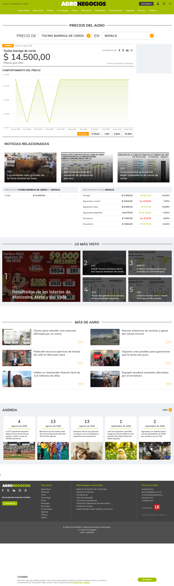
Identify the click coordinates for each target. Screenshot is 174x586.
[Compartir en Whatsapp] (132, 50)
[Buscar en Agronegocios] (170, 3)
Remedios (100, 10)
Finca (75, 10)
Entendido (147, 580)
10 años (128, 134)
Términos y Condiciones (86, 500)
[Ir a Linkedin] (14, 490)
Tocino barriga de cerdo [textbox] (63, 36)
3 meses (83, 134)
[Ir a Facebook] (2, 490)
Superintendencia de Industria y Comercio (94, 509)
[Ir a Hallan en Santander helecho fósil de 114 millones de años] (16, 379)
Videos (152, 10)
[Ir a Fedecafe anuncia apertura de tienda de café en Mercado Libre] (16, 358)
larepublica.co (148, 489)
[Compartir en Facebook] (119, 50)
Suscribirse (10, 503)
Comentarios (115, 10)
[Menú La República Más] (164, 3)
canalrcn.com (147, 498)
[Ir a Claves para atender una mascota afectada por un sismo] (16, 337)
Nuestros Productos (85, 492)
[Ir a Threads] (26, 490)
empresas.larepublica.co (152, 495)
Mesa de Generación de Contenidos (91, 489)
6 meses (96, 134)
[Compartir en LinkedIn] (127, 50)
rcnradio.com (147, 500)
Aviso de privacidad (84, 498)
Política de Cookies (84, 506)
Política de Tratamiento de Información (93, 503)
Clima (50, 10)
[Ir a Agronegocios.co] (16, 485)
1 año (106, 134)
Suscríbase (146, 4)
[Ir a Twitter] (8, 490)
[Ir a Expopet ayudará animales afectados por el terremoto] (105, 379)
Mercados (86, 10)
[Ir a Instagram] (20, 490)
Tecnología (62, 10)
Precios (141, 10)
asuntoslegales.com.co (151, 492)
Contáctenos (82, 495)
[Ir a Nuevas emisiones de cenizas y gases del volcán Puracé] (105, 337)
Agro (80, 342)
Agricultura (23, 10)
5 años (117, 134)
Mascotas (38, 10)
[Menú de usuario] (158, 3)
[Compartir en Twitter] (123, 50)
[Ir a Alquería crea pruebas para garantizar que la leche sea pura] (105, 358)
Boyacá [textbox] (111, 36)
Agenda (130, 10)
